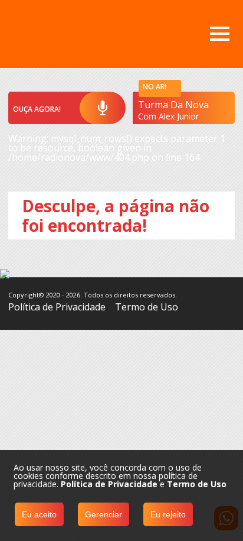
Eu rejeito (168, 514)
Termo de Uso (146, 306)
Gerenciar (103, 514)
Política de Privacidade (57, 306)
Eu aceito (39, 514)
